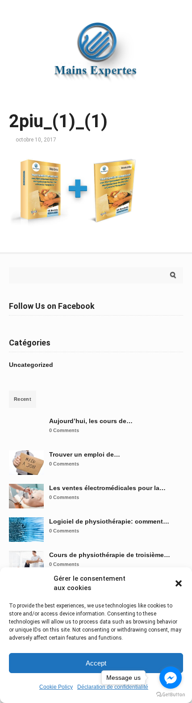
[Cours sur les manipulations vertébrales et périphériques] (96, 91)
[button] (178, 583)
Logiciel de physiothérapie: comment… (109, 521)
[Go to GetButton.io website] (170, 694)
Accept (96, 663)
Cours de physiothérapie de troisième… (109, 554)
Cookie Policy (56, 687)
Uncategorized (31, 364)
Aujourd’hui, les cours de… (91, 420)
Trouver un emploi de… (84, 454)
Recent (22, 399)
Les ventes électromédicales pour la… (107, 487)
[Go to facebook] (170, 677)
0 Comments (64, 430)
